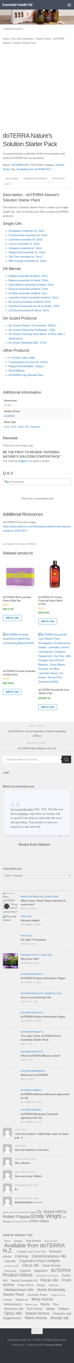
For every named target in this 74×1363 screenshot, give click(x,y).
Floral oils (49, 1280)
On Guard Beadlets (22, 809)
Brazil (21, 1212)
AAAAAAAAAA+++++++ (28, 1202)
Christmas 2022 (11, 1266)
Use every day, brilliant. (29, 1176)
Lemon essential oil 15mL (24, 243)
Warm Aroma (36, 1318)
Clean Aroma (51, 1265)
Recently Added (30, 920)
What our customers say (18, 786)
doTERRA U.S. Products (47, 1276)
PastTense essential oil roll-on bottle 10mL (34, 306)
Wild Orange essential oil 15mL (28, 260)
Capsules (10, 1261)
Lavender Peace (37, 1294)
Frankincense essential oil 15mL (28, 235)
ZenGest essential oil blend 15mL (29, 310)
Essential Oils (53, 993)
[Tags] (62, 889)
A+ (16, 1189)
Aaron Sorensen (10, 1212)
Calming (21, 1256)
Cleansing (10, 1270)
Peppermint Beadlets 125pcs (26, 366)
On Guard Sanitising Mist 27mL (28, 342)
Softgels (63, 1308)
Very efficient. (23, 1162)
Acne (7, 1240)
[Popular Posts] (28, 889)
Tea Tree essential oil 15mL (25, 256)
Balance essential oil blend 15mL (29, 280)
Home (6, 38)
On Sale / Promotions (33, 939)
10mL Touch (17, 426)
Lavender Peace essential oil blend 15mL (34, 297)
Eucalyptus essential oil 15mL (27, 230)
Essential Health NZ (17, 5)
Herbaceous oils (19, 1289)
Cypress (25, 1270)
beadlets (23, 813)
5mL (27, 426)
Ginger (41, 1285)
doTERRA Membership (33, 1071)
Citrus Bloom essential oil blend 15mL (31, 284)
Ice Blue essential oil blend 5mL (28, 293)
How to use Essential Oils (36, 997)
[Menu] (69, 5)
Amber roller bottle (24, 357)
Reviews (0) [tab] (58, 178)
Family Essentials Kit (24, 1280)
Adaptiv (18, 1240)
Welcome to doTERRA (34, 1074)
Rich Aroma (35, 1308)
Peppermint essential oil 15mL (27, 252)
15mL (7, 426)
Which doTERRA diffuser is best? (40, 1055)
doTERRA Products (32, 974)
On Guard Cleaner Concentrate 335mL (32, 325)
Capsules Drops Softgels (39, 1261)
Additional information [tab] (35, 178)
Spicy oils (13, 1313)
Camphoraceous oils (49, 1256)
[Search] (66, 759)
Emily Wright (46, 1216)
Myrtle (45, 1304)
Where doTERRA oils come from (39, 896)
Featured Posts (30, 955)
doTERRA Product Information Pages (43, 978)
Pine (55, 1304)
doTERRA (17, 164)
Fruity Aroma (25, 1285)
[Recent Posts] (11, 889)
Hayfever (53, 1285)
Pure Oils (26, 916)
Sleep (50, 1309)
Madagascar (8, 1221)
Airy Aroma (33, 1240)
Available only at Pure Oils (31, 1251)
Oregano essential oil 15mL (25, 248)
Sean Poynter (21, 1221)
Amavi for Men (50, 1241)
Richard (32, 544)
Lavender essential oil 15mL (26, 239)
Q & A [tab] (8, 184)
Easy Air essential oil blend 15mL (29, 288)
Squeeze (35, 426)
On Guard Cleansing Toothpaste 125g (32, 329)
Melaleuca (22, 1299)
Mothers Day (31, 1304)
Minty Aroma (42, 1299)
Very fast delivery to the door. (32, 1149)
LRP (64, 1217)
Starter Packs (13, 29)
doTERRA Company (31, 1090)
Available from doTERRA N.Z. (34, 169)
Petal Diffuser (17, 370)
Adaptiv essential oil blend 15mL (28, 275)
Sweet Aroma (37, 1313)
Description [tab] (12, 178)
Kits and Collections (23, 38)
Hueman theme (54, 1345)
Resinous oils (13, 1309)
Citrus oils (30, 1265)
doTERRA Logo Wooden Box (26, 374)
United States (38, 1221)
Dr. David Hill (49, 1211)
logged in (24, 460)
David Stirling (30, 1212)
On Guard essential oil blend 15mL (30, 301)
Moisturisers (13, 1304)
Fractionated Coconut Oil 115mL (28, 362)
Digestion (40, 1271)
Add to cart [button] (12, 618)
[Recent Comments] (45, 889)
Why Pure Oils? (30, 958)
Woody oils (59, 1318)
